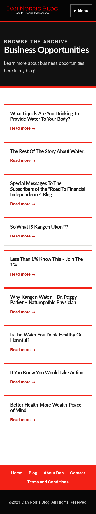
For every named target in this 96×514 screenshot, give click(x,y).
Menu (83, 10)
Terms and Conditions (48, 482)
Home (16, 472)
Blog (33, 472)
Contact (77, 472)
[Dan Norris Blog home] (32, 10)
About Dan (54, 472)
